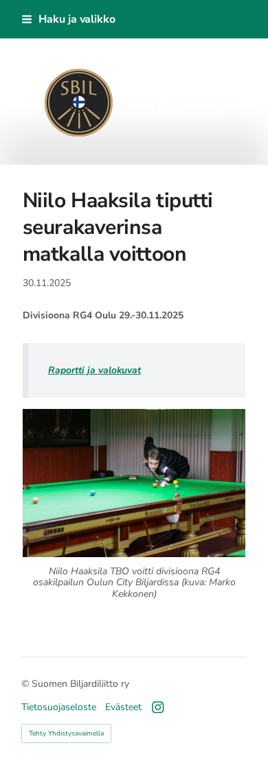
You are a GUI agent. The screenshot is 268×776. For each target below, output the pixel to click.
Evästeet (123, 707)
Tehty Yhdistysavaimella (66, 733)
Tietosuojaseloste (58, 707)
